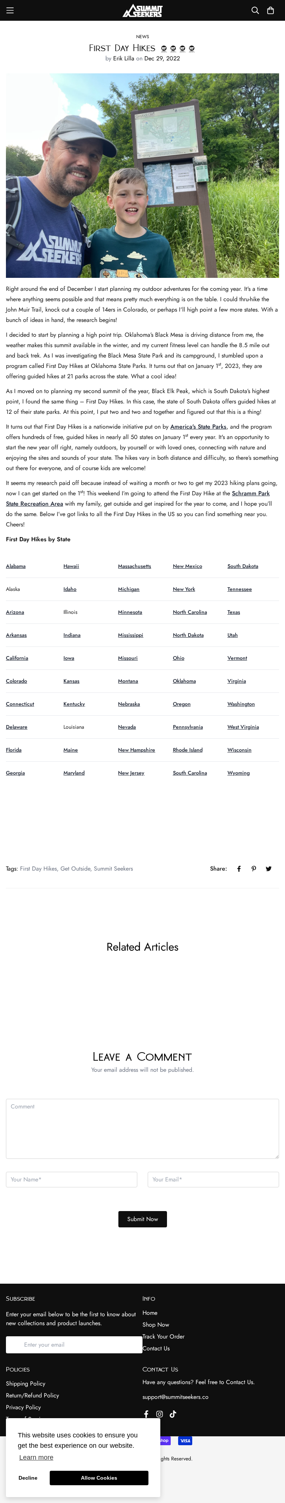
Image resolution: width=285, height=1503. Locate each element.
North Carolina (190, 612)
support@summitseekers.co (175, 1397)
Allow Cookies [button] (99, 1478)
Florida (14, 750)
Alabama (16, 566)
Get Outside (75, 868)
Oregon (182, 704)
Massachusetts (134, 566)
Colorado (16, 681)
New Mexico (187, 566)
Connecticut (20, 704)
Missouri (128, 658)
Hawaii (71, 566)
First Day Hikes (38, 868)
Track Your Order (163, 1336)
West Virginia (243, 727)
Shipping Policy (25, 1383)
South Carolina (190, 773)
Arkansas (16, 635)
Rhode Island (188, 750)
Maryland (74, 773)
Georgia (15, 773)
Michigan (129, 589)
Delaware (16, 727)
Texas (233, 612)
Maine (70, 750)
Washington (241, 704)
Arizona (15, 612)
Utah (232, 635)
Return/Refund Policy (32, 1395)
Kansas (71, 681)
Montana (128, 681)
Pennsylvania (188, 727)
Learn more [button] (36, 1457)
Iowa (68, 658)
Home (149, 1313)
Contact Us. (240, 1382)
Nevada (127, 727)
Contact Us (156, 1348)
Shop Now (155, 1324)
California (17, 658)
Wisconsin (239, 750)
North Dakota (188, 635)
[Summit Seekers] (142, 10)
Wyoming (238, 773)
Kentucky (74, 704)
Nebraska (129, 704)
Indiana (72, 635)
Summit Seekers (113, 868)
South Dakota (242, 566)
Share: (218, 868)
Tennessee (239, 589)
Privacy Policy (23, 1407)
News (142, 36)
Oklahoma (184, 681)
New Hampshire (136, 750)
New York (184, 589)
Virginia (236, 681)
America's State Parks (198, 426)
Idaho (69, 589)
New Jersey (131, 773)
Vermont (237, 658)
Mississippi (130, 635)
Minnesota (130, 612)
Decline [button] (28, 1478)
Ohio (178, 658)
